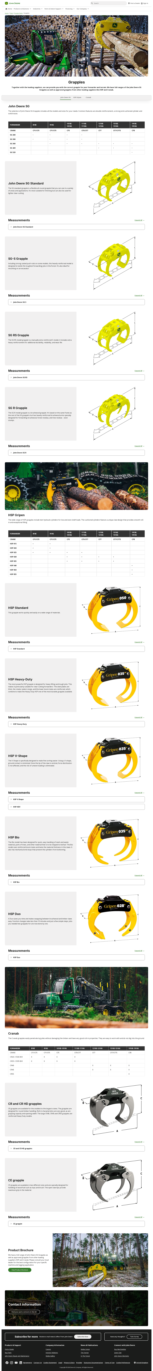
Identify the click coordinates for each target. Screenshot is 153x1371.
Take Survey (134, 1337)
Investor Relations (52, 1353)
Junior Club (117, 1353)
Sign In (145, 3)
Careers (48, 1349)
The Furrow (85, 1353)
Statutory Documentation (93, 1363)
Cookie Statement (50, 1363)
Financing (68, 9)
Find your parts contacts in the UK (24, 1312)
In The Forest (85, 1356)
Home (10, 9)
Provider (79, 1363)
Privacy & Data (69, 1363)
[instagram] (11, 1363)
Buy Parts (8, 1353)
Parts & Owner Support (53, 9)
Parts (11, 13)
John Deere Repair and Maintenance (17, 1356)
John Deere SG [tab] (65, 97)
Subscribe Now (82, 1337)
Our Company (82, 9)
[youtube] (16, 1363)
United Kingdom (142, 1363)
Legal (60, 1363)
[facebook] (7, 1363)
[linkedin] (21, 1363)
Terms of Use (109, 1363)
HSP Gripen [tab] (77, 97)
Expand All (138, 220)
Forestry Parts (18, 13)
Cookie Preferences (123, 1363)
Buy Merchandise (120, 1349)
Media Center (85, 1349)
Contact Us (38, 1363)
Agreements (27, 1363)
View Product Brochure (20, 1270)
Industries (36, 9)
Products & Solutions (21, 9)
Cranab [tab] (88, 97)
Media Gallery (50, 1356)
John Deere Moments (121, 1356)
